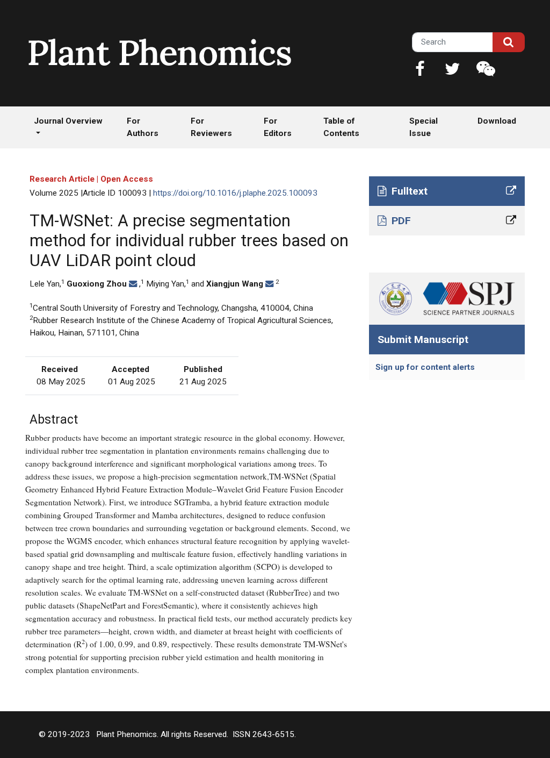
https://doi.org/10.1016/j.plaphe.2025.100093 (235, 193)
